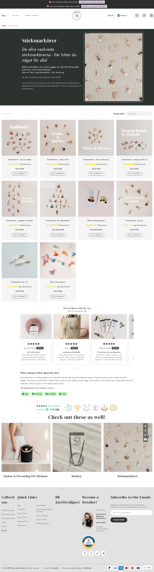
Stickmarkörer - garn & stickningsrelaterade (134, 220)
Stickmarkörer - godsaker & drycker (19, 220)
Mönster (4, 526)
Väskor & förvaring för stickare (25, 476)
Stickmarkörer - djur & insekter (19, 159)
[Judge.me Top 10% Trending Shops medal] (113, 407)
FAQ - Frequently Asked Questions (44, 510)
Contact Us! (21, 509)
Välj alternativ (19, 174)
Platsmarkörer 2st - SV (19, 282)
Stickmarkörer (127, 476)
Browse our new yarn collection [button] (92, 2)
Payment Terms (22, 517)
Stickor (77, 476)
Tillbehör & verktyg (8, 510)
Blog (19, 505)
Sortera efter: (119, 114)
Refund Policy (41, 505)
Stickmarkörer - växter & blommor (96, 159)
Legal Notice (21, 525)
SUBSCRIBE (119, 520)
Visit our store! (41, 519)
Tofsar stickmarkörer (58, 282)
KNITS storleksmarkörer (96, 220)
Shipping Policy (22, 521)
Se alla (4, 530)
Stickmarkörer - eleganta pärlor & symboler (134, 159)
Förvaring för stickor (9, 518)
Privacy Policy (22, 513)
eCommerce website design (72, 568)
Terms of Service (42, 515)
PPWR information (42, 523)
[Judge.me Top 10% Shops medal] (104, 407)
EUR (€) (110, 15)
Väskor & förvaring (8, 514)
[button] (4, 15)
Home (4, 25)
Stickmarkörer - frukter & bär (58, 159)
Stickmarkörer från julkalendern (58, 220)
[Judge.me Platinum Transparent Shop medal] (68, 407)
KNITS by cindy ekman (16, 568)
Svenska (123, 15)
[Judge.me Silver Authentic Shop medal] (86, 407)
